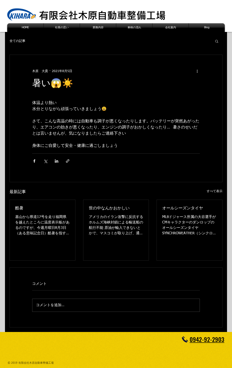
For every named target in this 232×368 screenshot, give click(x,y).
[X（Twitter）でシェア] (45, 161)
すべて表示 (214, 191)
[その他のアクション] (197, 71)
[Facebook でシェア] (34, 161)
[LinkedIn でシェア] (56, 161)
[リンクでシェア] (67, 161)
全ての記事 (17, 41)
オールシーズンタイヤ (182, 208)
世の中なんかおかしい (109, 208)
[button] (217, 41)
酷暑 (19, 208)
